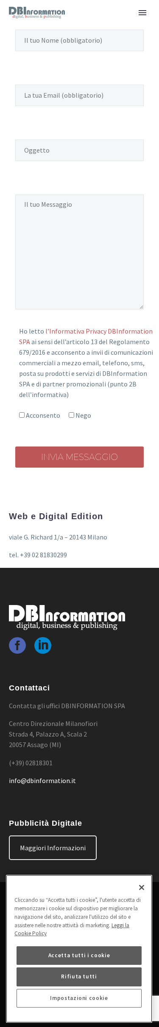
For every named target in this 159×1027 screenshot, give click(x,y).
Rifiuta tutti (79, 976)
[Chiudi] (141, 887)
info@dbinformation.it (42, 780)
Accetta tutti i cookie (79, 955)
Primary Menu (142, 12)
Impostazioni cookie (79, 998)
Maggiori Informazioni (53, 848)
